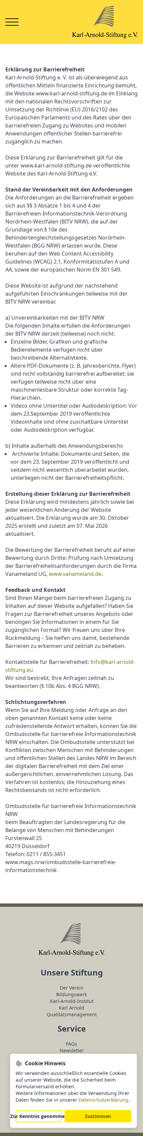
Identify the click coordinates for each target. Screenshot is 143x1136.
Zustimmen (98, 1116)
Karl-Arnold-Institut (71, 1001)
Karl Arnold (71, 1008)
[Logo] (105, 22)
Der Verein (71, 988)
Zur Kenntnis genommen (39, 1116)
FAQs (71, 1044)
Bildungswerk (71, 994)
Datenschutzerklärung (103, 1100)
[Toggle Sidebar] (12, 22)
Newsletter (72, 1050)
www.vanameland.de (75, 574)
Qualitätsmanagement (72, 1014)
